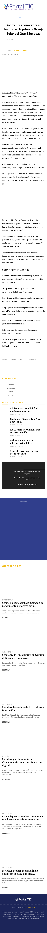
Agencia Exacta (30, 908)
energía (13, 359)
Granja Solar (32, 359)
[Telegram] (36, 44)
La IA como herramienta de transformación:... (25, 431)
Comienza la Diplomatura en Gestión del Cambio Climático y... (23, 656)
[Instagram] (4, 388)
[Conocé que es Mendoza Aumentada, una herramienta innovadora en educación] (23, 798)
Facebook (10, 385)
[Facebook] (11, 44)
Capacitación (8, 652)
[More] (41, 44)
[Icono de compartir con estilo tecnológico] (18, 7)
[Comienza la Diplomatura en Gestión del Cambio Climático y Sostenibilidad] (23, 636)
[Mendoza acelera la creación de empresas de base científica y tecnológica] (23, 852)
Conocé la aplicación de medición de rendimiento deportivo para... (22, 604)
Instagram (11, 388)
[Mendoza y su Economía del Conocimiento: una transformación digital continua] (23, 740)
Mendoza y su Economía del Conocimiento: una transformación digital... (22, 762)
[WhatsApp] (21, 44)
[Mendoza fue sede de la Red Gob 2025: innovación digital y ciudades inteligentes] (23, 688)
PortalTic (13, 414)
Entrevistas (7, 600)
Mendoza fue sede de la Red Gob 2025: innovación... (23, 708)
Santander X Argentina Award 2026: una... (26, 420)
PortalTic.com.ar (19, 50)
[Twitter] (16, 44)
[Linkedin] (26, 44)
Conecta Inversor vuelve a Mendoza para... (24, 452)
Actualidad (14, 54)
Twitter (10, 395)
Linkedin (10, 392)
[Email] (31, 44)
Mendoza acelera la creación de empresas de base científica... (20, 872)
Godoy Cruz (22, 359)
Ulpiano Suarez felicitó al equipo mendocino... (24, 409)
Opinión (5, 756)
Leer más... (6, 618)
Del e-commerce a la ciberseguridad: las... (21, 441)
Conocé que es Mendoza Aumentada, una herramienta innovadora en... (22, 818)
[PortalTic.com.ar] (5, 50)
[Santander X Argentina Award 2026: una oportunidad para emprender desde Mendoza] (5, 421)
